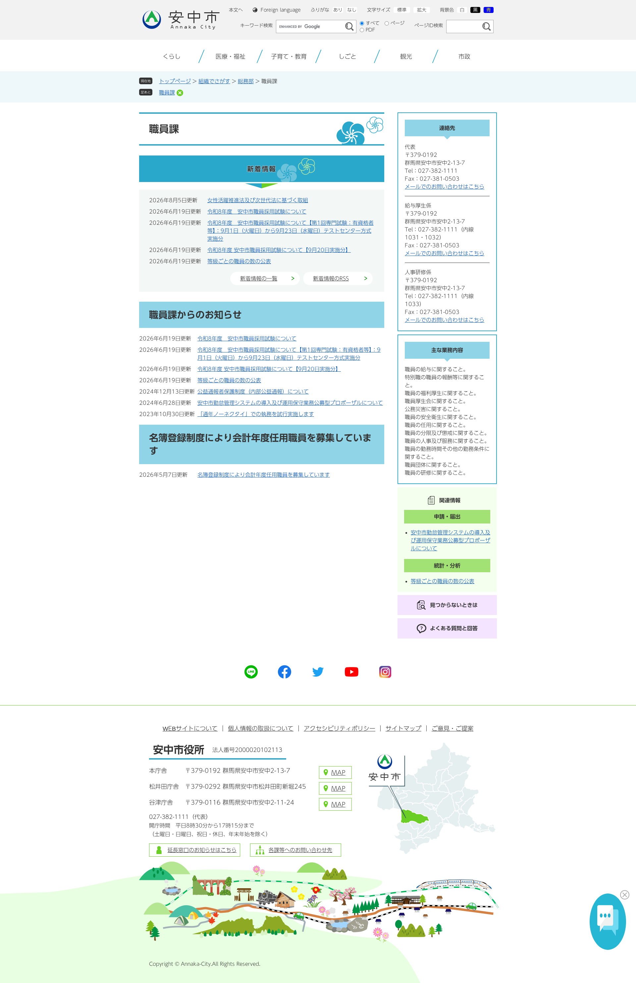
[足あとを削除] (180, 93)
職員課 (167, 92)
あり (338, 10)
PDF (370, 30)
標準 (401, 10)
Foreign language (281, 10)
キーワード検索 (256, 25)
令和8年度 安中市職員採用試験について (256, 211)
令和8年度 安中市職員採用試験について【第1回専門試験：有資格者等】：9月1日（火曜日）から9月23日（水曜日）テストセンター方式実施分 (290, 230)
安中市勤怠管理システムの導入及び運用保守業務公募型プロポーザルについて (290, 402)
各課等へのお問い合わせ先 (300, 850)
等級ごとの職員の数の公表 (239, 261)
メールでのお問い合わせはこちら (444, 186)
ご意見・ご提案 (452, 728)
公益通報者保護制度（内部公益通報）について (253, 391)
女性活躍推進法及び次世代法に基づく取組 (257, 200)
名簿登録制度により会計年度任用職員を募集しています (263, 474)
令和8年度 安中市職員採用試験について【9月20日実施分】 (279, 250)
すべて (373, 23)
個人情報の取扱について (260, 728)
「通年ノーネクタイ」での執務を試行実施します (255, 414)
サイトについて (190, 728)
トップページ (175, 81)
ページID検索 (428, 25)
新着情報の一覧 (258, 278)
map (338, 772)
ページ (397, 23)
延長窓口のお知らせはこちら (202, 850)
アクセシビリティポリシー (339, 728)
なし (351, 10)
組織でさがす (214, 81)
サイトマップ (403, 728)
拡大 (421, 10)
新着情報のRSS (331, 278)
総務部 (246, 81)
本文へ (236, 10)
